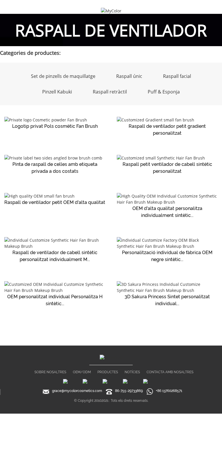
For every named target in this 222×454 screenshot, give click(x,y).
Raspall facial (177, 76)
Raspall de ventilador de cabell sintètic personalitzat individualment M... (54, 256)
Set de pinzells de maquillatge (63, 76)
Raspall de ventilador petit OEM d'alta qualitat (54, 202)
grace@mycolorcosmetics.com (77, 391)
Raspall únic (129, 76)
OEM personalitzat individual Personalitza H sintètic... (55, 300)
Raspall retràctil (110, 92)
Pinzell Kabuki (57, 92)
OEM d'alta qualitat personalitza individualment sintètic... (167, 212)
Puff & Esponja (164, 92)
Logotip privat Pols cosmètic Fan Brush (55, 126)
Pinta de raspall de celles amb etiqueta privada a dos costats (54, 168)
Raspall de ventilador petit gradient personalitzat (167, 129)
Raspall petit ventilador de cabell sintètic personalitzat (167, 168)
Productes (107, 372)
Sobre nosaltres (50, 372)
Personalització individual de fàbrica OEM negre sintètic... (167, 256)
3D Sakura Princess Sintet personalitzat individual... (167, 300)
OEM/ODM (82, 372)
